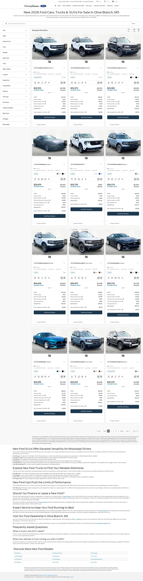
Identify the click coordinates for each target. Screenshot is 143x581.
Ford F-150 (94, 556)
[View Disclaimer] (49, 82)
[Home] (55, 5)
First (99, 431)
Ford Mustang (56, 559)
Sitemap (41, 575)
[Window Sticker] (64, 83)
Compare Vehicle (41, 124)
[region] (50, 104)
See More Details (49, 117)
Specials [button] (89, 6)
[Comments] (62, 83)
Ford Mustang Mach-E (96, 559)
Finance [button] (110, 6)
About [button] (116, 6)
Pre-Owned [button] (66, 6)
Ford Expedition (18, 556)
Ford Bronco (17, 553)
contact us (79, 519)
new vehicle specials (102, 523)
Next (122, 431)
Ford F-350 (94, 562)
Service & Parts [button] (99, 6)
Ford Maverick (18, 559)
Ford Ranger (17, 562)
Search (133, 23)
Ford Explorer (56, 556)
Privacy (45, 575)
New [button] (59, 6)
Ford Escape (94, 553)
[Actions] (64, 67)
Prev (104, 431)
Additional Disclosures (53, 575)
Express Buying (78, 6)
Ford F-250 (55, 562)
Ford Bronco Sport (57, 553)
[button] (65, 47)
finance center (67, 496)
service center (103, 510)
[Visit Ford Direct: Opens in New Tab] (70, 577)
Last (127, 431)
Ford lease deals (42, 502)
